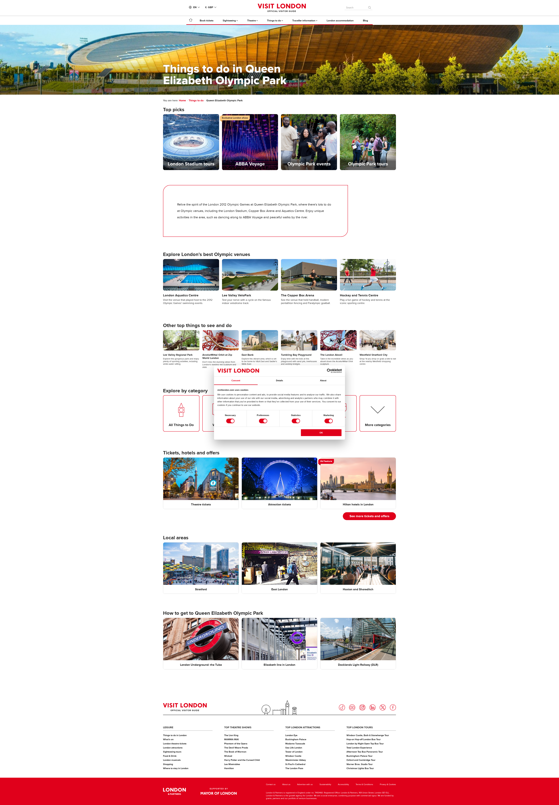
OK (321, 432)
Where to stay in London (175, 768)
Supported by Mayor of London (218, 791)
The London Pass (294, 768)
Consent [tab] (235, 380)
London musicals (172, 760)
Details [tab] (279, 380)
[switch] (263, 421)
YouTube (352, 707)
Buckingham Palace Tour (359, 756)
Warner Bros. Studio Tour (359, 764)
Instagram (362, 707)
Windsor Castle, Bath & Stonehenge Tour (367, 735)
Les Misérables (232, 764)
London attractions (173, 747)
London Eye (291, 735)
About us (286, 784)
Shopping (168, 764)
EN (195, 7)
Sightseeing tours (172, 751)
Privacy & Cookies (388, 784)
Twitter (383, 707)
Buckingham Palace (295, 739)
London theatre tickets (174, 743)
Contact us (271, 784)
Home (182, 100)
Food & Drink (170, 756)
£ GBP (209, 7)
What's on (168, 739)
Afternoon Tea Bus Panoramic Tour (364, 751)
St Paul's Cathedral (295, 764)
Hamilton (229, 768)
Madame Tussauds (295, 743)
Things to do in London (175, 735)
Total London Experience (359, 747)
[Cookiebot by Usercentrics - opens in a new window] (329, 371)
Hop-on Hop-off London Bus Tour (363, 739)
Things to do (196, 100)
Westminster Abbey (295, 760)
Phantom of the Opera (235, 743)
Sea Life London (293, 747)
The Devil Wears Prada (236, 747)
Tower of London (294, 751)
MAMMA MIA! (231, 739)
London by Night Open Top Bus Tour (365, 743)
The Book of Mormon (235, 751)
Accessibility (343, 784)
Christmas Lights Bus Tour (360, 768)
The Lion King (231, 735)
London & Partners (174, 791)
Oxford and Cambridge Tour (360, 760)
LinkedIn (372, 707)
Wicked (228, 756)
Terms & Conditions (364, 784)
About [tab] (323, 380)
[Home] (190, 20)
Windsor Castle (293, 756)
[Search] (369, 7)
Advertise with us (305, 784)
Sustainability (325, 784)
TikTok (342, 707)
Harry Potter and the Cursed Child (242, 760)
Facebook (393, 707)
